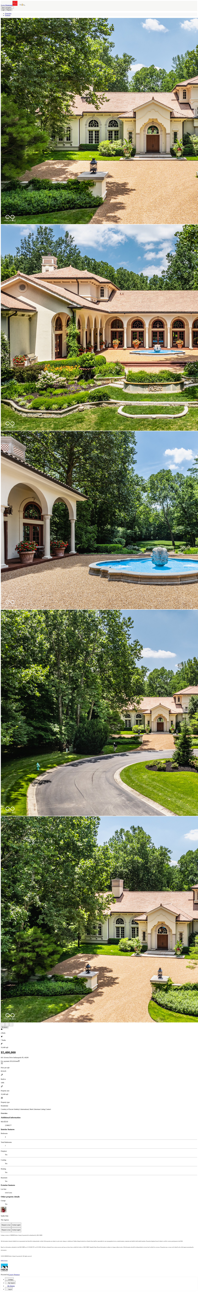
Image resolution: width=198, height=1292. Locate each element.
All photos (5, 1027)
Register (8, 10)
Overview (8, 13)
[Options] (3, 1024)
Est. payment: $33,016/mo (9, 1061)
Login (3, 10)
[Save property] (7, 1024)
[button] (99, 121)
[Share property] (11, 1024)
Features (7, 15)
